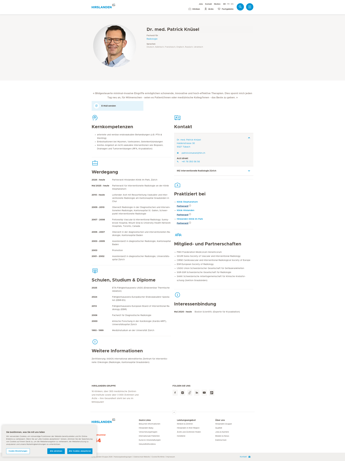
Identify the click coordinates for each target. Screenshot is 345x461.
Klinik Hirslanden (185, 210)
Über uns (220, 420)
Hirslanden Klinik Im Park (190, 219)
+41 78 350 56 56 (191, 162)
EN (232, 4)
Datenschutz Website (142, 457)
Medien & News (222, 436)
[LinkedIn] (196, 393)
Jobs (201, 4)
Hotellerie (181, 436)
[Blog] (211, 393)
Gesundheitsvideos (147, 444)
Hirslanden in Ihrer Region (188, 428)
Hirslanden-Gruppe (223, 424)
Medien (217, 4)
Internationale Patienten (149, 436)
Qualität (218, 428)
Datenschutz (220, 440)
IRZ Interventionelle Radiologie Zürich (196, 171)
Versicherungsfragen (148, 432)
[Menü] (250, 7)
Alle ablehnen (56, 451)
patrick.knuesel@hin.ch (193, 153)
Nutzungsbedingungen (123, 457)
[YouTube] (204, 393)
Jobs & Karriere (222, 432)
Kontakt (208, 4)
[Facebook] (175, 393)
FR (228, 4)
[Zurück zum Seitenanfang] (174, 412)
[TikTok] (189, 393)
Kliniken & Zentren (185, 424)
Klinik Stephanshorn (187, 202)
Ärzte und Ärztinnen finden (189, 432)
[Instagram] (182, 393)
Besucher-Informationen (149, 424)
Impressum (170, 457)
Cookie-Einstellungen (18, 451)
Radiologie (152, 39)
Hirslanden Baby (146, 428)
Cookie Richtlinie (158, 457)
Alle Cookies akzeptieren (80, 451)
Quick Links (145, 420)
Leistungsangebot (186, 420)
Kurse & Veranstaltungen (150, 440)
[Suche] (240, 6)
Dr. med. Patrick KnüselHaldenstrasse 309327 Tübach (189, 143)
